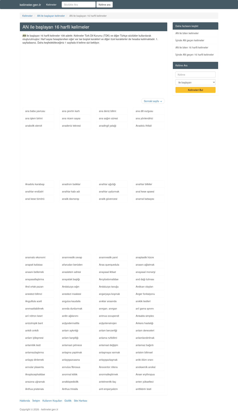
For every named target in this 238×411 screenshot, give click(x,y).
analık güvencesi (108, 198)
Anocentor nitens (108, 367)
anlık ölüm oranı (144, 359)
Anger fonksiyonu (145, 294)
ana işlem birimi (34, 118)
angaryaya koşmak (109, 294)
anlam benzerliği (108, 330)
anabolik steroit (33, 125)
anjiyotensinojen (108, 323)
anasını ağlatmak (145, 264)
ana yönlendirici (144, 118)
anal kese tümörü (34, 198)
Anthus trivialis (70, 389)
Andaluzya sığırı (70, 286)
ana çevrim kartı (71, 111)
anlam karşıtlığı (70, 337)
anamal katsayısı (145, 198)
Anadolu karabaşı (34, 184)
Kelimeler (51, 4)
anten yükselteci (144, 381)
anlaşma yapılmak (72, 352)
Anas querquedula (109, 264)
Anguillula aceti (33, 301)
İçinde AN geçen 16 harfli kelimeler (194, 54)
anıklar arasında (108, 301)
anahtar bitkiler (144, 184)
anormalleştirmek (108, 374)
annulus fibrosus (71, 367)
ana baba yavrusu (35, 111)
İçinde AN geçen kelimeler (189, 40)
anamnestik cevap (72, 257)
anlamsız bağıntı (144, 345)
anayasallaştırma (34, 279)
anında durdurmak (72, 308)
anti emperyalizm (108, 389)
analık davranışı (70, 198)
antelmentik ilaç (107, 381)
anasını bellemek (34, 272)
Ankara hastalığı (144, 323)
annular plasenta (34, 367)
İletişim (36, 400)
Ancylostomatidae (108, 279)
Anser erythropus (145, 374)
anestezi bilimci (33, 294)
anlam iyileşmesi (34, 337)
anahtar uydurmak (109, 191)
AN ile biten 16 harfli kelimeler (191, 47)
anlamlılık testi (33, 345)
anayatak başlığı (71, 279)
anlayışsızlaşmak (108, 359)
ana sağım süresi (108, 118)
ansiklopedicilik (70, 381)
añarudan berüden (72, 264)
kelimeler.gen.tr (30, 4)
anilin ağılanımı (70, 315)
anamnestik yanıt (108, 257)
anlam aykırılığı (70, 330)
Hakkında (25, 400)
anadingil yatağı (107, 125)
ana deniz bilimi (107, 111)
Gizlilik (67, 400)
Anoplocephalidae (35, 374)
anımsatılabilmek (34, 308)
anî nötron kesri (34, 315)
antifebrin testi (143, 389)
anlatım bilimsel (144, 352)
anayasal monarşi (145, 272)
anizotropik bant (34, 323)
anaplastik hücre (145, 257)
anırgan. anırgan (108, 308)
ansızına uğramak (35, 381)
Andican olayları (144, 286)
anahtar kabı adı (71, 191)
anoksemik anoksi (145, 367)
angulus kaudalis (71, 301)
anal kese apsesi (145, 191)
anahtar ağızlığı (107, 184)
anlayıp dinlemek (34, 359)
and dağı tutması (145, 279)
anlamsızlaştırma (34, 352)
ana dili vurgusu (144, 111)
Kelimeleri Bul (195, 90)
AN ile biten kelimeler (187, 33)
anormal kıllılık (69, 374)
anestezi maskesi (71, 294)
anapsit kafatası (34, 264)
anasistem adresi (71, 272)
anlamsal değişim (108, 345)
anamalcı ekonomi (35, 257)
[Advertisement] (93, 70)
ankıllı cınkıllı (32, 330)
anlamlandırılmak (145, 337)
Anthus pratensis (34, 389)
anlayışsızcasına (71, 359)
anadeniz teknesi (71, 125)
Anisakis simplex (145, 315)
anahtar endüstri (34, 191)
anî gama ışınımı (145, 308)
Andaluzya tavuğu (109, 286)
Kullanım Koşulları (52, 400)
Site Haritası (80, 400)
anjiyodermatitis (70, 323)
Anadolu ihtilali (144, 125)
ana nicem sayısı (71, 118)
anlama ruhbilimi (108, 337)
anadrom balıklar (71, 184)
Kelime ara (104, 4)
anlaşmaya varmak (109, 352)
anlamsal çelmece (72, 345)
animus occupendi (109, 315)
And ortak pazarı (34, 286)
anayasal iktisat (107, 272)
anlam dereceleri (145, 330)
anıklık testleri (143, 301)
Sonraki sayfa (153, 101)
